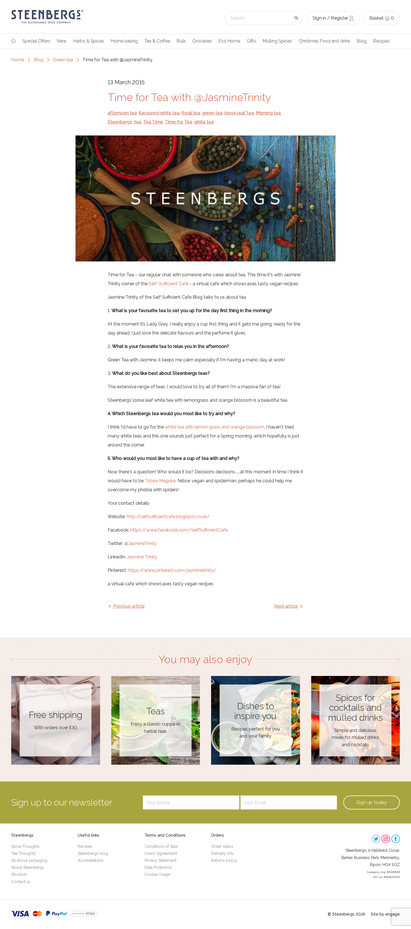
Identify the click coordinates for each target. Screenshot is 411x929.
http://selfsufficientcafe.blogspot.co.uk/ (168, 516)
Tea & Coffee (157, 41)
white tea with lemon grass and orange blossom (214, 427)
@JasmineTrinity (140, 543)
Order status (222, 846)
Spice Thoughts (25, 846)
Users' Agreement (161, 853)
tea (137, 122)
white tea (204, 122)
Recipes (381, 41)
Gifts (251, 41)
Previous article (129, 606)
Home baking (124, 41)
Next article (286, 606)
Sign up (371, 802)
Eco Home (229, 41)
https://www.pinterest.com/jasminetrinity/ (172, 570)
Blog (362, 41)
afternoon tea (122, 113)
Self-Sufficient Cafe (169, 283)
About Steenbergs (27, 867)
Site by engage (385, 914)
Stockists (19, 874)
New (62, 41)
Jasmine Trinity (142, 557)
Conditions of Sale (161, 846)
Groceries (202, 41)
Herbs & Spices (88, 41)
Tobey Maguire (160, 480)
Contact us (20, 881)
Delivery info (222, 853)
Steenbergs (120, 122)
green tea (212, 113)
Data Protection (158, 867)
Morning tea (268, 113)
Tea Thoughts (23, 853)
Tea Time (153, 122)
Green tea (63, 59)
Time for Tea (178, 122)
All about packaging (29, 860)
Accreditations (90, 860)
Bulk (181, 41)
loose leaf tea (239, 113)
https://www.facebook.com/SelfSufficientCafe (179, 530)
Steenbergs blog (93, 853)
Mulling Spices (277, 41)
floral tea (190, 113)
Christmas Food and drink (324, 41)
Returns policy (224, 860)
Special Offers (36, 41)
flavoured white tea (159, 113)
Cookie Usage (157, 874)
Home (17, 59)
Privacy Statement (160, 860)
